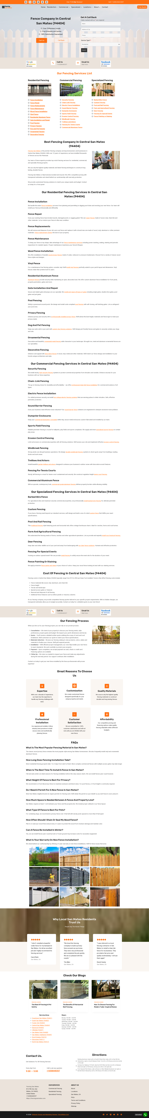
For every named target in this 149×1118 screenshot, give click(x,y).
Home (43, 7)
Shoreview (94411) (38, 1039)
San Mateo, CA (76, 1094)
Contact (105, 7)
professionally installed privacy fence (63, 317)
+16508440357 (53, 1071)
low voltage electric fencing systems (65, 397)
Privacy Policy (75, 1103)
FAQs (72, 1097)
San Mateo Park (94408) (40, 1032)
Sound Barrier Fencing (69, 108)
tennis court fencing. (100, 474)
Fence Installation (36, 100)
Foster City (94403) (38, 1023)
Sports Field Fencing (69, 113)
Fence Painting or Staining (103, 116)
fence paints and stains (48, 565)
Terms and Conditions (78, 1100)
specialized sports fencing (104, 430)
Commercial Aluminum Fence (72, 127)
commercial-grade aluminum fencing (64, 484)
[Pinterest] (42, 2)
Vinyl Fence (34, 114)
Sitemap (73, 1106)
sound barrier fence (71, 410)
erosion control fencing (111, 442)
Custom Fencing (99, 102)
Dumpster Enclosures (69, 111)
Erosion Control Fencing (70, 116)
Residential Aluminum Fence (40, 117)
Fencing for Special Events (103, 113)
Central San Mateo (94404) (41, 1025)
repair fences (90, 218)
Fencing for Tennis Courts (71, 124)
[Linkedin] (46, 2)
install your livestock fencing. (111, 535)
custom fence (94, 513)
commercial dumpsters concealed (46, 420)
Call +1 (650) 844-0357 (116, 2)
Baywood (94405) (38, 1028)
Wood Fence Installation (38, 111)
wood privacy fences (55, 255)
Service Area (44, 1015)
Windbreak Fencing (68, 119)
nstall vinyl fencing (72, 267)
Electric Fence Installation (71, 105)
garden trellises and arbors (47, 464)
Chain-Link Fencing (68, 102)
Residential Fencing (55, 1091)
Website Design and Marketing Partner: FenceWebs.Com (50, 1114)
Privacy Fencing (36, 126)
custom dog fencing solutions (62, 329)
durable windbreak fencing (74, 452)
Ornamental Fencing (37, 132)
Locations (74, 1091)
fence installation (47, 205)
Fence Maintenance (37, 109)
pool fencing (79, 304)
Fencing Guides (36, 1002)
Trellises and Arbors (69, 122)
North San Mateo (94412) (40, 1042)
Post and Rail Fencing (101, 105)
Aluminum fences (33, 280)
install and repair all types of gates (75, 292)
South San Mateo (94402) (40, 1020)
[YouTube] (38, 2)
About (73, 1088)
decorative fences (51, 354)
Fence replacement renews (43, 233)
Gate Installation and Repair (40, 120)
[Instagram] (34, 2)
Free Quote (142, 7)
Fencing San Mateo (34, 151)
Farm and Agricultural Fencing (104, 108)
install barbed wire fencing (92, 501)
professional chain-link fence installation (84, 385)
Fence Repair (35, 103)
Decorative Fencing (37, 134)
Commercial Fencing (55, 1088)
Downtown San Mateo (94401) (42, 1018)
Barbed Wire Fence (100, 100)
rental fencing (65, 555)
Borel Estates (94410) (39, 1037)
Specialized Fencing (55, 1094)
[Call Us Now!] (145, 1115)
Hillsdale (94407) (37, 1030)
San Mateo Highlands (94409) (42, 1035)
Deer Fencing (98, 111)
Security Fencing (68, 100)
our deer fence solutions (86, 545)
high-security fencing (46, 373)
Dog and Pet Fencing (37, 129)
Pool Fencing (35, 123)
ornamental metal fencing (52, 341)
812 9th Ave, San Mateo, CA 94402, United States (32, 1091)
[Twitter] (30, 2)
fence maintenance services (73, 242)
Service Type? (86, 40)
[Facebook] (25, 2)
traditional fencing (37, 525)
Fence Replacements (37, 106)
